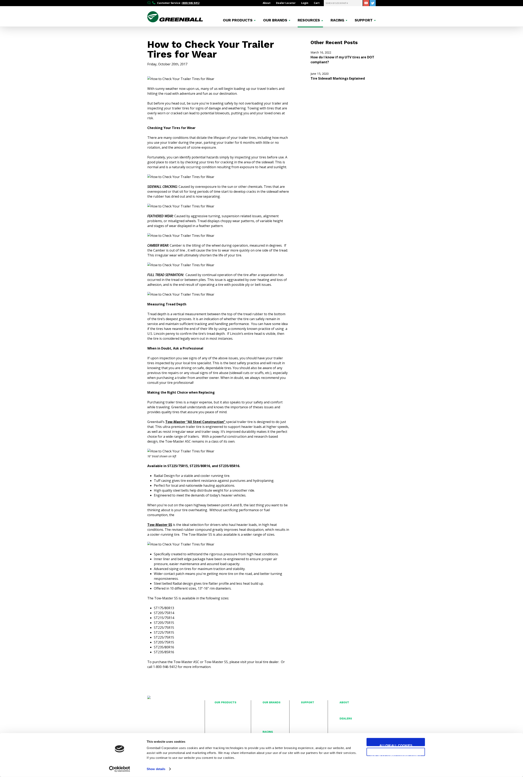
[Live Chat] (149, 3)
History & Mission (350, 707)
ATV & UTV (221, 729)
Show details (156, 769)
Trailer (218, 707)
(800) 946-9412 (190, 3)
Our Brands (271, 702)
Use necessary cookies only (396, 754)
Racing (337, 20)
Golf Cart (220, 725)
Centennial (269, 707)
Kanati (266, 720)
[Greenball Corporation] (175, 21)
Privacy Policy (309, 720)
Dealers (346, 718)
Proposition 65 (310, 725)
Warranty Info (309, 712)
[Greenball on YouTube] (366, 3)
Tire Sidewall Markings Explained (338, 76)
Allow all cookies (395, 745)
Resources (309, 20)
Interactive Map (349, 723)
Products (238, 20)
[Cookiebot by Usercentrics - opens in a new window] (119, 769)
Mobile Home (223, 716)
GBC (265, 712)
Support (364, 20)
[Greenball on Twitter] (373, 3)
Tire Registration (311, 707)
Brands (275, 20)
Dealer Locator (286, 3)
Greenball (269, 716)
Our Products (225, 702)
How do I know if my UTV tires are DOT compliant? (342, 57)
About (266, 3)
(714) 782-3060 (160, 723)
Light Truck (221, 712)
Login (304, 3)
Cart (317, 3)
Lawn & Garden (224, 720)
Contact (305, 716)
